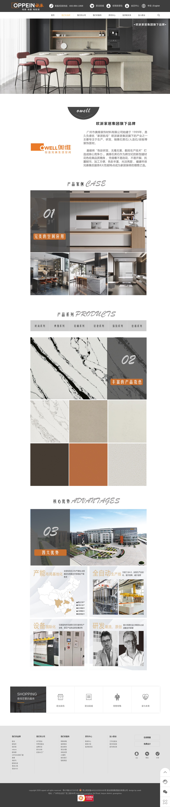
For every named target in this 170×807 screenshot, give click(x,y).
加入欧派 (141, 15)
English (156, 6)
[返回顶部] (165, 773)
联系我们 (64, 758)
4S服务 (63, 755)
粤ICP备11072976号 (70, 790)
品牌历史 (39, 747)
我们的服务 (97, 15)
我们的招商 (113, 744)
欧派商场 (64, 747)
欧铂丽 (14, 752)
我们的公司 (81, 15)
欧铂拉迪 (15, 763)
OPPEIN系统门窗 (18, 755)
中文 (150, 6)
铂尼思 (14, 747)
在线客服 (147, 737)
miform (14, 749)
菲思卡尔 (15, 769)
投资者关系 (126, 15)
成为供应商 (113, 747)
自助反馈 (64, 752)
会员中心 (135, 6)
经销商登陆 (117, 6)
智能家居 (64, 760)
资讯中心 (112, 15)
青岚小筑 (15, 766)
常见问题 (64, 749)
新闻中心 (88, 741)
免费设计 (147, 744)
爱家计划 (88, 744)
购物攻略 (64, 741)
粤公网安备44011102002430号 (94, 790)
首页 (53, 15)
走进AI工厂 (40, 752)
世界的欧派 (40, 744)
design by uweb (135, 790)
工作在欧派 (113, 741)
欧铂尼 (14, 744)
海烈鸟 (14, 760)
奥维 (13, 758)
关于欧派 (39, 741)
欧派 (13, 741)
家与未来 (39, 749)
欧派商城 (100, 6)
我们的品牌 (65, 15)
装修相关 (64, 744)
